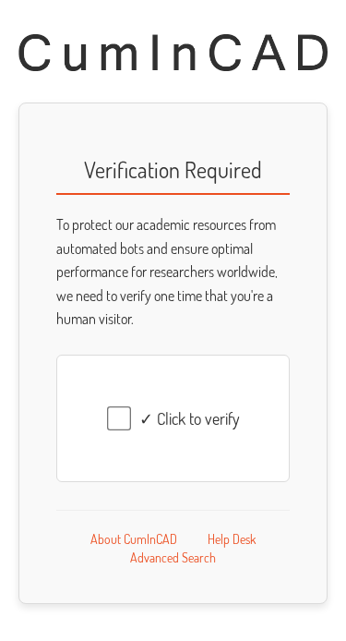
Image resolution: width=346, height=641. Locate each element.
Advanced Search (173, 557)
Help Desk (232, 539)
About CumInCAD (133, 539)
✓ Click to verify (189, 418)
